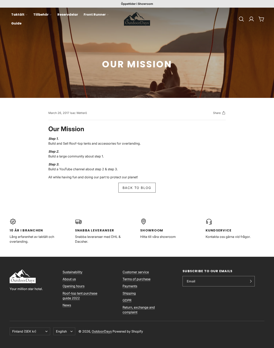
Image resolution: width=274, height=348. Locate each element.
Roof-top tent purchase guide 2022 (80, 295)
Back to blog (137, 188)
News (67, 305)
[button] (241, 19)
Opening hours (73, 286)
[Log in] (251, 19)
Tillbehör (41, 14)
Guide (16, 23)
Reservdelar (67, 14)
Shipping (129, 293)
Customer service (136, 272)
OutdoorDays (102, 331)
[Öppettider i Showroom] (137, 4)
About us (69, 279)
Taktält (17, 14)
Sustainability (72, 272)
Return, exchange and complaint (139, 309)
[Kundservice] (235, 231)
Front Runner (95, 14)
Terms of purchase (136, 279)
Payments (130, 286)
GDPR (127, 300)
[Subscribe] (251, 281)
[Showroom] (169, 231)
